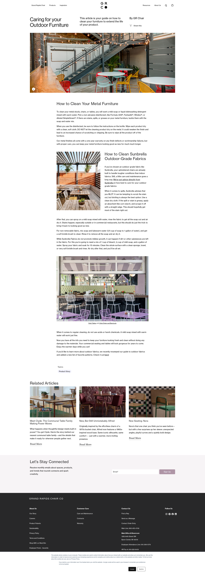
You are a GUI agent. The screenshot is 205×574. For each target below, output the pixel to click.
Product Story (64, 371)
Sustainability (34, 528)
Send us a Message (128, 518)
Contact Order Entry (129, 523)
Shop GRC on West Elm (37, 543)
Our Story (32, 514)
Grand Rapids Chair (38, 5)
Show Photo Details (33, 89)
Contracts (80, 518)
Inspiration (63, 5)
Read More (36, 443)
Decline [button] (141, 569)
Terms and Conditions (36, 538)
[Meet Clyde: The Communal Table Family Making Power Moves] (53, 401)
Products (52, 5)
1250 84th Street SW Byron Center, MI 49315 (130, 536)
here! (107, 355)
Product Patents (35, 523)
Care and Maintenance (85, 514)
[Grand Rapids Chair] (104, 5)
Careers (32, 518)
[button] (136, 26)
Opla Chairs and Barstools (107, 323)
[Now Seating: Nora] (152, 401)
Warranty (80, 523)
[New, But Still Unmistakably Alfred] (102, 401)
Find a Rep (125, 514)
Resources (146, 5)
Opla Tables (92, 323)
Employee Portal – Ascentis (38, 548)
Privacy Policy (34, 533)
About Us (157, 5)
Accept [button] (132, 569)
